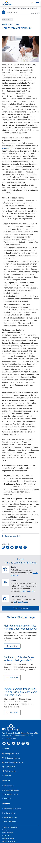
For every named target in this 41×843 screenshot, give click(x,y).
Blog (10, 8)
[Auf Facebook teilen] (12, 547)
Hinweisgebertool (8, 838)
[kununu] (27, 743)
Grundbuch (7, 148)
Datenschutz (6, 835)
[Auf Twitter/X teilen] (16, 547)
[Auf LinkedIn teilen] (3, 547)
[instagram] (23, 743)
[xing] (13, 743)
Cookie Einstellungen (9, 841)
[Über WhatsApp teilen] (20, 547)
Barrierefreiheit (7, 833)
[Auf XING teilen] (7, 547)
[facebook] (18, 743)
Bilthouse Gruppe (21, 602)
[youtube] (4, 743)
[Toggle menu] (37, 3)
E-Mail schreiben (27, 591)
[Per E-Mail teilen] (25, 547)
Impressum (6, 830)
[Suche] (32, 3)
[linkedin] (8, 743)
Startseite (5, 8)
